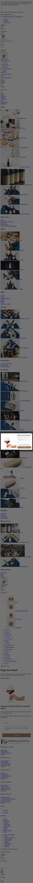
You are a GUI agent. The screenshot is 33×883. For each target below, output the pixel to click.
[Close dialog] (31, 434)
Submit (24, 447)
